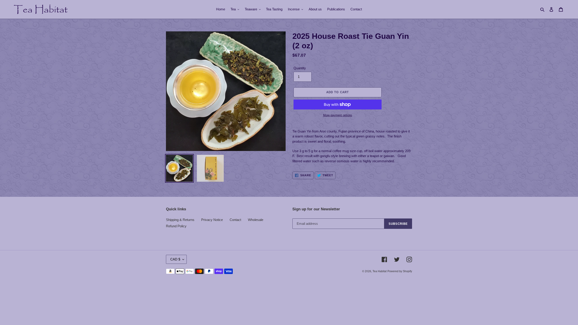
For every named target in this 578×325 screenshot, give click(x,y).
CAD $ (175, 259)
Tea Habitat (380, 271)
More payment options (337, 115)
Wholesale (255, 220)
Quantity (300, 68)
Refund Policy (176, 226)
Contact (235, 220)
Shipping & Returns (180, 220)
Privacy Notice (212, 220)
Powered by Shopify (399, 271)
